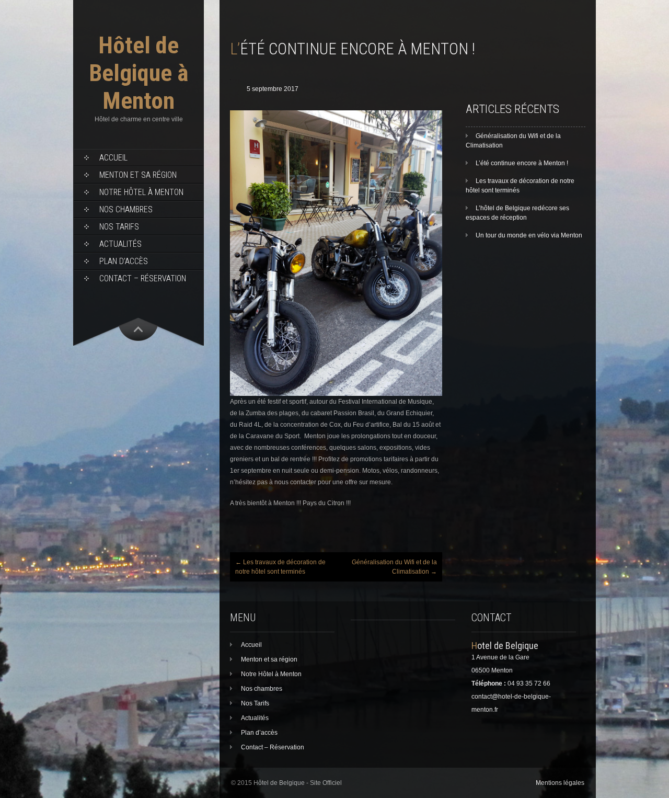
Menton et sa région (138, 175)
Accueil (113, 158)
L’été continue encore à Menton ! (522, 163)
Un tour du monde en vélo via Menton (529, 235)
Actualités (120, 244)
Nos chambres (126, 209)
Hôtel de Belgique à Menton (138, 73)
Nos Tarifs (119, 227)
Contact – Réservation (142, 278)
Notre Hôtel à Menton (141, 192)
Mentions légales (560, 782)
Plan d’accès (123, 261)
